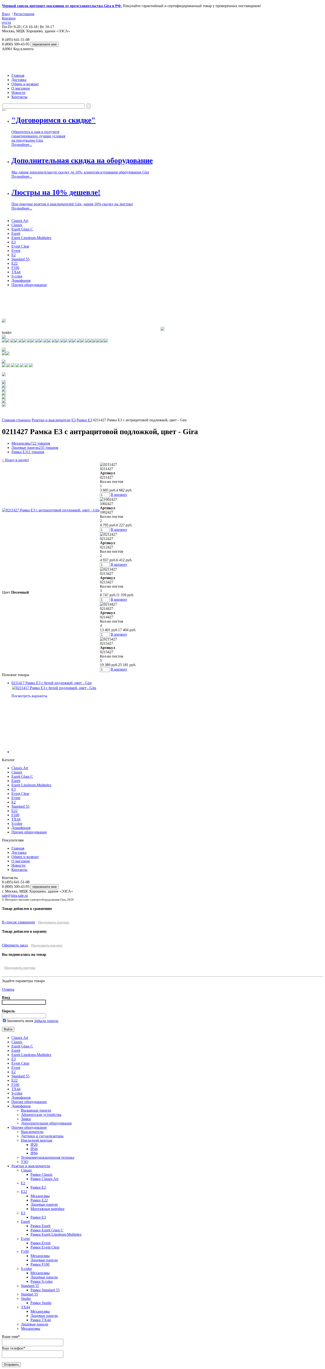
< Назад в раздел (15, 460)
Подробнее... (21, 145)
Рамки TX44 (40, 1320)
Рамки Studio (40, 1303)
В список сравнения (18, 922)
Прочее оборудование (29, 285)
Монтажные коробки (47, 1209)
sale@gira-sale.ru (15, 895)
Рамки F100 (39, 1264)
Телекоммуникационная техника (47, 1157)
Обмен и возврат (25, 84)
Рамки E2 (38, 1187)
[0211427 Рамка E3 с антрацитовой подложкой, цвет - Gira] (50, 510)
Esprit (15, 233)
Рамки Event (40, 1243)
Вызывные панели (36, 1110)
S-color (16, 276)
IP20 (34, 1145)
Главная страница (16, 420)
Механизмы (30, 443)
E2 (13, 255)
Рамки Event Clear (44, 1247)
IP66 (34, 1153)
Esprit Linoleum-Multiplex (31, 238)
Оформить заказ (15, 945)
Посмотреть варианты (29, 696)
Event (15, 251)
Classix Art (19, 221)
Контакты (19, 97)
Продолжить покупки (53, 922)
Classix (16, 225)
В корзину (119, 495)
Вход (6, 14)
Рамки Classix (41, 1174)
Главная (17, 75)
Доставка (18, 80)
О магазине (20, 88)
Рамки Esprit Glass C (46, 1230)
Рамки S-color (41, 1281)
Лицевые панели (34, 448)
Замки (26, 1119)
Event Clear (20, 246)
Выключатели (32, 1132)
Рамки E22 (39, 1200)
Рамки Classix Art (44, 1179)
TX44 (15, 272)
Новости (18, 93)
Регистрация (24, 14)
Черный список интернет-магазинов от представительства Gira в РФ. (62, 6)
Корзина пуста (8, 20)
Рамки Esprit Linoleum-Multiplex (56, 1234)
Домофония (20, 281)
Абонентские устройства (41, 1115)
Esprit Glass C (22, 229)
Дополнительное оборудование (46, 1123)
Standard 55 (20, 259)
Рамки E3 (84, 420)
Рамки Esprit (40, 1226)
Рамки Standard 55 (45, 1290)
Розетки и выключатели (51, 420)
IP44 (34, 1149)
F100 (15, 268)
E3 (13, 242)
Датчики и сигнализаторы (42, 1136)
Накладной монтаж (36, 1140)
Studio (26, 1299)
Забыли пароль (46, 1021)
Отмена (8, 989)
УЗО (24, 1162)
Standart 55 (29, 1294)
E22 (14, 263)
